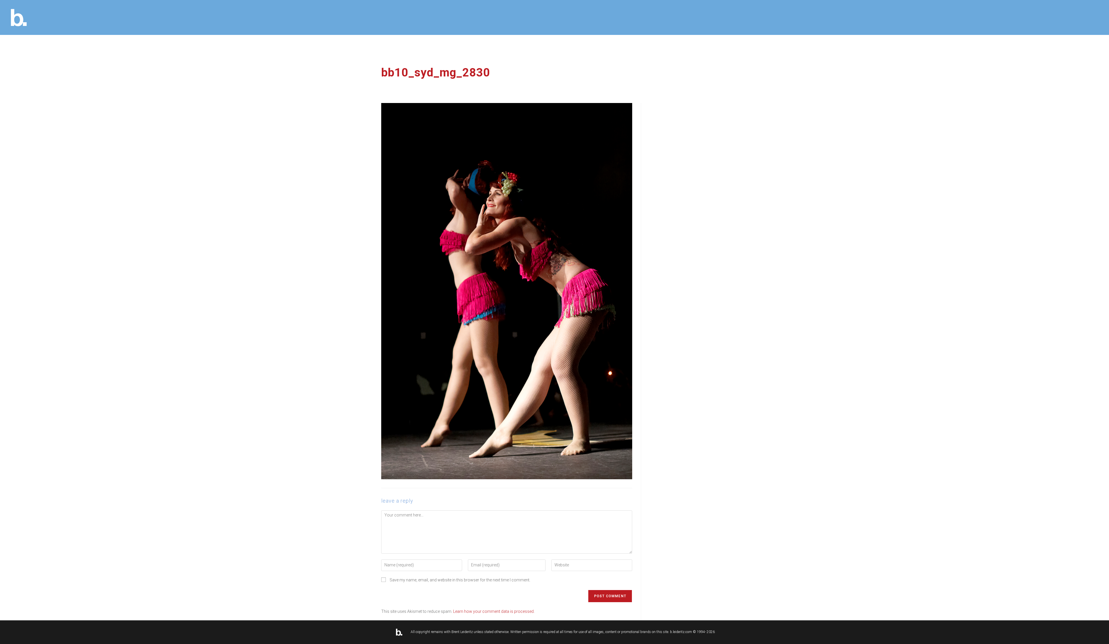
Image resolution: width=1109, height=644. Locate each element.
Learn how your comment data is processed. (494, 611)
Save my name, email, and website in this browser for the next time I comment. (460, 580)
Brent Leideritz (462, 632)
